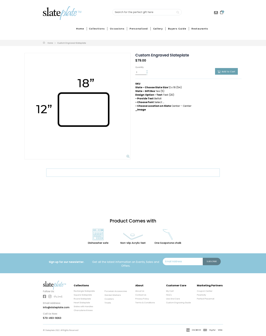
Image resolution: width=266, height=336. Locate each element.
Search (177, 12)
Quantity (139, 67)
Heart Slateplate (82, 302)
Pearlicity (201, 294)
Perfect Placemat (205, 298)
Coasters (109, 298)
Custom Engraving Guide (178, 302)
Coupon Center (204, 291)
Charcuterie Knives (83, 310)
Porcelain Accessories (116, 291)
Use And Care (173, 298)
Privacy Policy (142, 298)
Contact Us (140, 294)
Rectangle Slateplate (84, 291)
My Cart (170, 291)
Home (50, 42)
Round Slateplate (82, 298)
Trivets (108, 302)
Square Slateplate (83, 294)
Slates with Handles (83, 306)
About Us (139, 291)
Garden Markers (113, 295)
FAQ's (169, 294)
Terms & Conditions (145, 302)
